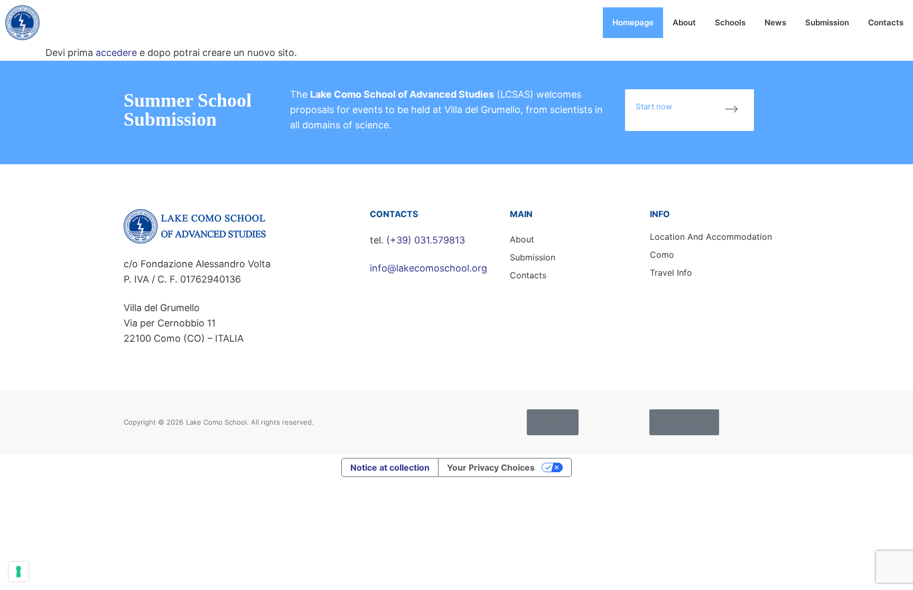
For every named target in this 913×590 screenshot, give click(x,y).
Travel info (671, 272)
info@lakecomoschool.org (428, 268)
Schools (730, 22)
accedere (116, 52)
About (684, 22)
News (775, 22)
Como (662, 254)
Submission (827, 22)
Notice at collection (390, 467)
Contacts (885, 22)
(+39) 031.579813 (425, 240)
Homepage (633, 22)
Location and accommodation (711, 236)
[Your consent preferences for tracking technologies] (18, 571)
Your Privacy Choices (491, 467)
